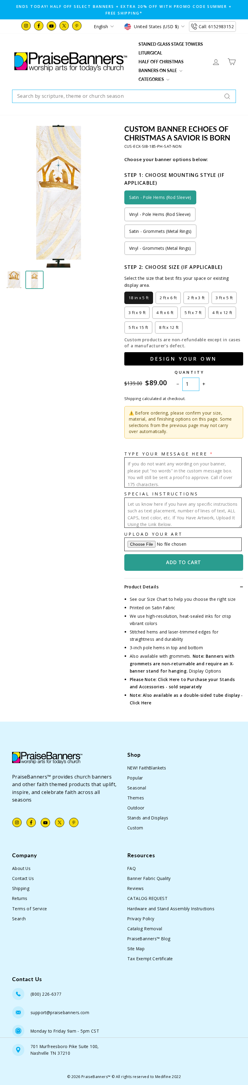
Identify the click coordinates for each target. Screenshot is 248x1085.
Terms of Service (29, 908)
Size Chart (157, 599)
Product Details (141, 587)
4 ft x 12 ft (222, 312)
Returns (20, 898)
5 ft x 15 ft (138, 327)
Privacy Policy (141, 918)
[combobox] (124, 96)
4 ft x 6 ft (165, 312)
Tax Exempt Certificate (150, 958)
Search (19, 918)
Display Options (205, 671)
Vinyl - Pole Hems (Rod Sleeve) (160, 214)
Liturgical (150, 52)
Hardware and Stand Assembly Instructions (170, 908)
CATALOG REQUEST (147, 898)
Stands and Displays (147, 818)
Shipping (20, 888)
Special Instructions (161, 494)
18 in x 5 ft (139, 297)
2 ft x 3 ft (196, 297)
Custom (135, 828)
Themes (135, 798)
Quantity (189, 372)
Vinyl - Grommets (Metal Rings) (160, 248)
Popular (135, 778)
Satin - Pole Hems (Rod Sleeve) (160, 197)
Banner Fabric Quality (149, 878)
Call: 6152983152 (216, 26)
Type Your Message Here (165, 454)
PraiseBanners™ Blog (149, 938)
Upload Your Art (153, 534)
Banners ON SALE (158, 70)
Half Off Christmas (161, 61)
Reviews (135, 888)
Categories (152, 79)
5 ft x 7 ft (193, 312)
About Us (21, 868)
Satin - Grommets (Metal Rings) (160, 231)
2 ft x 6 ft (168, 297)
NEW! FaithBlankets (146, 768)
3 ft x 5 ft (224, 297)
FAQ (131, 868)
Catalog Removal (144, 928)
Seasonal (136, 788)
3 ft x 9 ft (137, 312)
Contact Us (23, 878)
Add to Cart (183, 562)
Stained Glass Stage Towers (171, 44)
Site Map (136, 948)
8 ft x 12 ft (169, 327)
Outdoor (136, 808)
